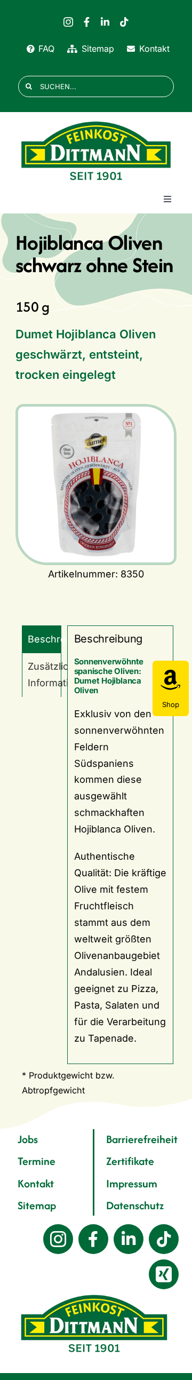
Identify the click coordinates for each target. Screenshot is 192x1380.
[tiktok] (124, 22)
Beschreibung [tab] (44, 639)
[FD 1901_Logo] (96, 122)
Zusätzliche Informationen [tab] (44, 674)
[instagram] (68, 22)
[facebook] (87, 22)
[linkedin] (105, 22)
